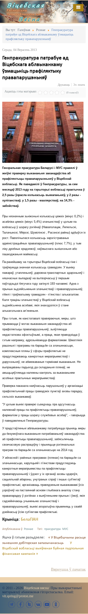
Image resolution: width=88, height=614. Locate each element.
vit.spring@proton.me (17, 596)
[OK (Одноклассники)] (56, 604)
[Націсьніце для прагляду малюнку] (42, 132)
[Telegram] (12, 604)
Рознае (28, 529)
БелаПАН (29, 519)
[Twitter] (29, 604)
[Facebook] (20, 604)
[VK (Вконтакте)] (38, 604)
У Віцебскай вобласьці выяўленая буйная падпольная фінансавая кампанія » (43, 548)
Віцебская (26, 5)
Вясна (29, 19)
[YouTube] (47, 604)
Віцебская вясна (36, 588)
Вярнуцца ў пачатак (68, 569)
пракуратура (52, 529)
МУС (65, 529)
